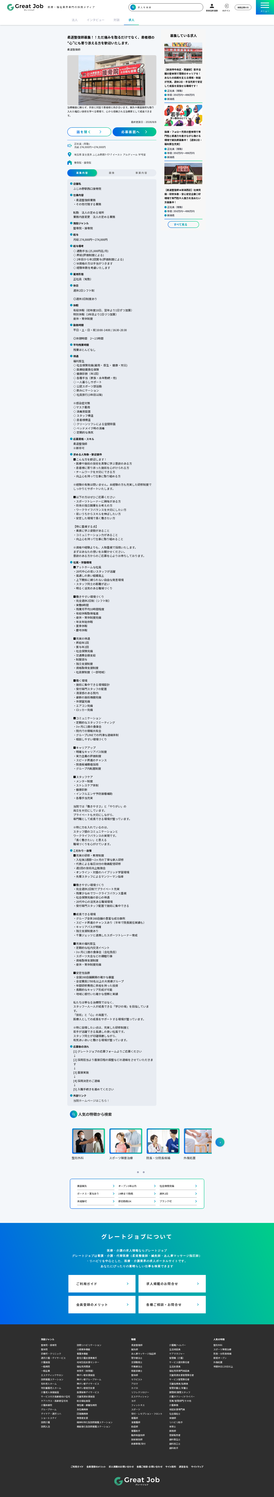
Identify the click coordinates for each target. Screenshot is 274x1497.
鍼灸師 (134, 1349)
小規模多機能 (83, 1349)
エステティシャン (140, 1396)
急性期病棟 (82, 1409)
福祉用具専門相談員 (179, 1370)
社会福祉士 (174, 1413)
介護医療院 (46, 1405)
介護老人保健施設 (50, 1392)
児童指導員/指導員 (178, 1383)
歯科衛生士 (174, 1439)
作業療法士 (136, 1366)
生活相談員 (174, 1349)
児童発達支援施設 (86, 1396)
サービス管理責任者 (179, 1379)
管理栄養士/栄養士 (178, 1387)
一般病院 (45, 1366)
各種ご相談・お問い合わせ (149, 1466)
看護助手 (135, 1430)
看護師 (134, 1417)
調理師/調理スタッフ (179, 1392)
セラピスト (136, 1379)
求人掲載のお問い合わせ (121, 1466)
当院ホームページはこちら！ (91, 1100)
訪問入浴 (45, 1426)
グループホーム (48, 1409)
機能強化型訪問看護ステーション (93, 1426)
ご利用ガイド (77, 1466)
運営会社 (183, 1466)
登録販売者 (174, 1435)
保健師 (172, 1417)
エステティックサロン (52, 1375)
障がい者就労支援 (86, 1387)
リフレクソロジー (140, 1392)
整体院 (44, 1349)
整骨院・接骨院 (49, 1345)
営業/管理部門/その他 (180, 1400)
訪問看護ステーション (52, 1379)
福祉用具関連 (83, 1366)
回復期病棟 (82, 1413)
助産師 (134, 1426)
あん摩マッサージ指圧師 (143, 1353)
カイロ (134, 1387)
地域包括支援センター (88, 1362)
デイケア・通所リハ (51, 1413)
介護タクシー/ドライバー (182, 1396)
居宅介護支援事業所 (87, 1357)
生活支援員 (174, 1366)
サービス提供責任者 (179, 1362)
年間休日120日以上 (223, 1366)
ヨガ (133, 1400)
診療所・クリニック (51, 1353)
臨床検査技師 (138, 1435)
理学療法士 (136, 1357)
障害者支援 (82, 1417)
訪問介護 (45, 1422)
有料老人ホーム (49, 1383)
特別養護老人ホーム (51, 1387)
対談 (116, 20)
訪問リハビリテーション (89, 1345)
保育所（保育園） (86, 1370)
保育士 (172, 1426)
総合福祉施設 (83, 1400)
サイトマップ (197, 1466)
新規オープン (220, 1357)
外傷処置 (217, 1362)
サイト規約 (170, 1466)
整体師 (134, 1375)
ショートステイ (49, 1417)
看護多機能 (82, 1353)
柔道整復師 (136, 1345)
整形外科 (217, 1345)
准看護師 (135, 1422)
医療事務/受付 (138, 1443)
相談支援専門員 (177, 1409)
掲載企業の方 (243, 7)
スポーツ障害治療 (222, 1349)
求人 (131, 20)
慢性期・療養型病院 (87, 1405)
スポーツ (135, 1409)
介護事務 (173, 1405)
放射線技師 (136, 1439)
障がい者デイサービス (88, 1383)
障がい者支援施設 (86, 1375)
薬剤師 (172, 1430)
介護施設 (45, 1362)
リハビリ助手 (176, 1422)
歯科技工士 (174, 1443)
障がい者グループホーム (89, 1379)
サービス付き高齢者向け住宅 (55, 1396)
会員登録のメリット (96, 1466)
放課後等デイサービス (88, 1392)
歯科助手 (173, 1447)
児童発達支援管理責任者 (181, 1375)
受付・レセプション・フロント (147, 1413)
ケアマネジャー (177, 1353)
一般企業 (45, 1370)
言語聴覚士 (136, 1362)
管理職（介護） (177, 1357)
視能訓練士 (136, 1370)
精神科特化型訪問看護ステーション (95, 1422)
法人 (75, 20)
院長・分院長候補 (222, 1353)
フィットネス (138, 1405)
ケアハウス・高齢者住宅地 (54, 1400)
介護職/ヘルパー (177, 1345)
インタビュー (96, 20)
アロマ (134, 1383)
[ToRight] (219, 1142)
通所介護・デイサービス (53, 1357)
